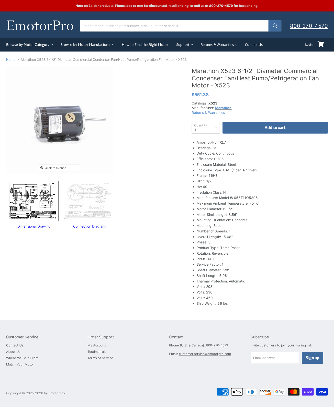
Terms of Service (100, 358)
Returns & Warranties (217, 44)
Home (10, 60)
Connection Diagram (89, 226)
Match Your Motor (20, 364)
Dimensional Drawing (34, 226)
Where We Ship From (22, 358)
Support (183, 44)
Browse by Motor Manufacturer (85, 44)
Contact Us (254, 44)
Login (308, 44)
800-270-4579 (309, 26)
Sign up (312, 357)
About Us (13, 352)
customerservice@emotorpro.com (205, 354)
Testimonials (97, 352)
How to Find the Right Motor (145, 44)
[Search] (274, 25)
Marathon (223, 108)
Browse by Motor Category (28, 44)
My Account (97, 345)
